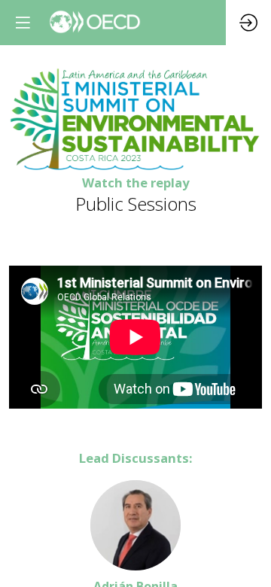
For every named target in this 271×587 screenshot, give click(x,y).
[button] (22, 22)
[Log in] (248, 22)
